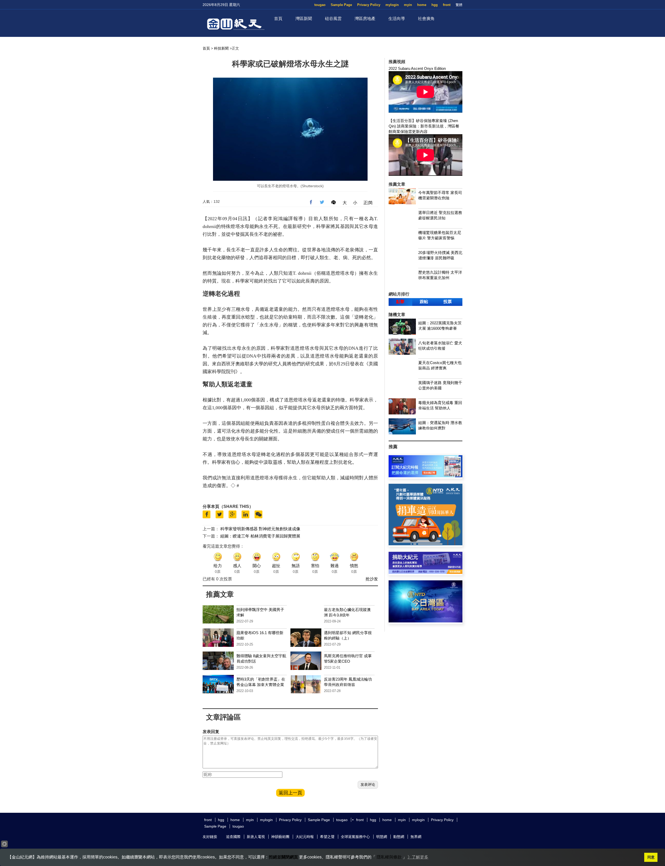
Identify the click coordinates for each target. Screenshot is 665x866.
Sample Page (341, 5)
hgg (434, 5)
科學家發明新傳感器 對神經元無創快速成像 (260, 529)
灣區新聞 (303, 18)
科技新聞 (221, 48)
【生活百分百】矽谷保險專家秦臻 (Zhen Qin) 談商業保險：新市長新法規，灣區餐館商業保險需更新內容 (424, 126)
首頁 (278, 18)
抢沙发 (371, 579)
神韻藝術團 (280, 837)
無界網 (415, 837)
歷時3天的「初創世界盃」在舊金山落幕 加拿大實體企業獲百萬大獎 (260, 684)
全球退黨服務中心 (355, 837)
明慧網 (381, 837)
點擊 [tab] (400, 301)
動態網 (398, 837)
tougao (319, 5)
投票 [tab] (447, 301)
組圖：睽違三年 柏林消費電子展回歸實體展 (260, 536)
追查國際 (233, 837)
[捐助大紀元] (425, 572)
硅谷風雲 (333, 18)
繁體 (459, 5)
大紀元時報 (305, 837)
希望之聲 (327, 837)
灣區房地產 (365, 18)
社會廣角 (426, 18)
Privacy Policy (368, 5)
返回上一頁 (290, 792)
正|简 (368, 202)
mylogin (392, 5)
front (446, 5)
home (421, 5)
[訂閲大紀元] (425, 476)
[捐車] (425, 544)
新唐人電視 (256, 837)
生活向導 (396, 18)
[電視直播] (425, 621)
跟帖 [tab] (424, 301)
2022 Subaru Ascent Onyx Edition (417, 68)
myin (408, 5)
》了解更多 (418, 857)
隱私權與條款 (389, 857)
